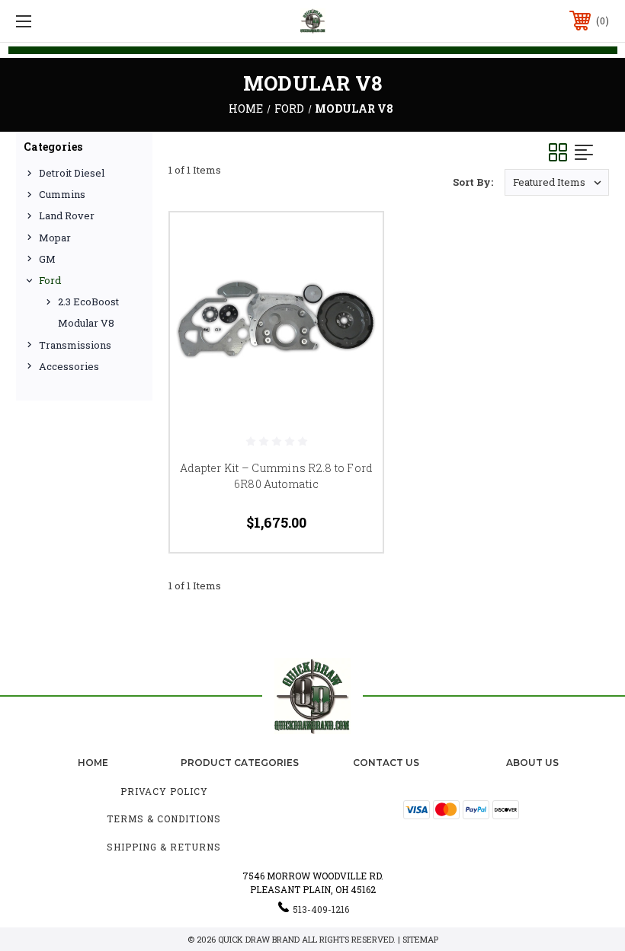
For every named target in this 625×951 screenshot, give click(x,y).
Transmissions (75, 345)
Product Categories (240, 762)
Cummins (62, 194)
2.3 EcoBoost (88, 301)
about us (532, 762)
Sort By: (473, 182)
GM (47, 259)
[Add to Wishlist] (352, 278)
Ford (50, 280)
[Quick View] (352, 242)
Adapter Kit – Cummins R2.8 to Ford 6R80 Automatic (276, 476)
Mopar (55, 237)
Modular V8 (86, 323)
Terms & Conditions (164, 818)
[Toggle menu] (75, 21)
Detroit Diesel (71, 173)
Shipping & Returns (164, 847)
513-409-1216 (321, 909)
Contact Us (386, 762)
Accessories (69, 366)
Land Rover (67, 215)
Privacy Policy (164, 791)
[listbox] (557, 182)
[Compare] (352, 315)
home (93, 762)
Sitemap (420, 939)
